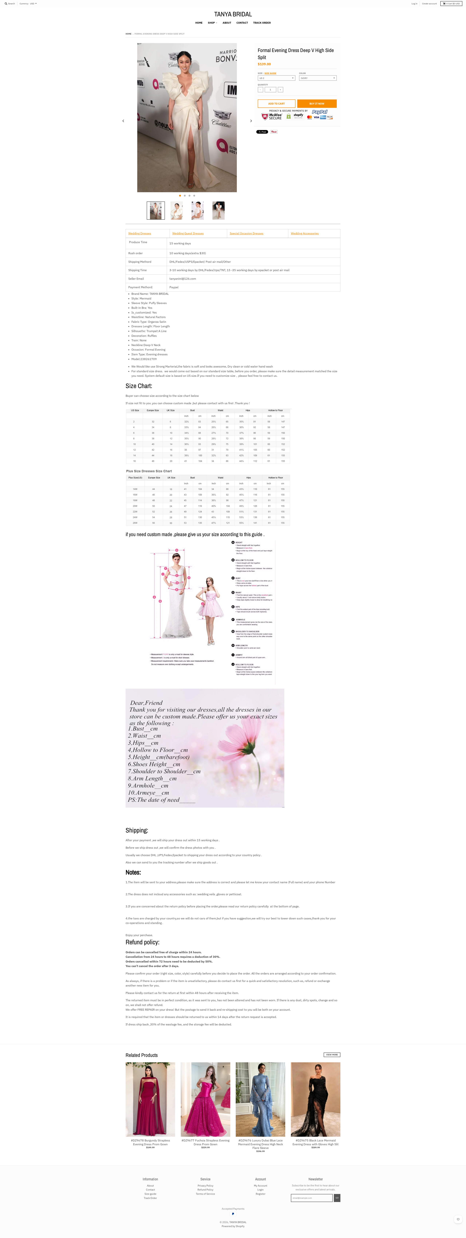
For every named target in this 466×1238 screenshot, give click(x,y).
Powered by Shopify (233, 1226)
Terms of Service (205, 1193)
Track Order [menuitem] (262, 22)
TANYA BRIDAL (233, 14)
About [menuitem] (227, 22)
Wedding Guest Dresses (188, 233)
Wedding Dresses (139, 233)
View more (332, 1054)
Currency (24, 3)
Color (302, 73)
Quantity (263, 84)
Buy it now (316, 103)
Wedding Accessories (305, 233)
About (150, 1185)
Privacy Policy (205, 1185)
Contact (150, 1189)
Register (260, 1193)
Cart (453, 3)
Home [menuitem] (199, 22)
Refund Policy (205, 1189)
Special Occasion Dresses (246, 233)
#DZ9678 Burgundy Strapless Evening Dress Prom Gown (150, 1142)
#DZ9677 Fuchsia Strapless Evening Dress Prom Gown (205, 1142)
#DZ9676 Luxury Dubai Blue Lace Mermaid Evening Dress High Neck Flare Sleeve (260, 1144)
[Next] (251, 121)
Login (260, 1189)
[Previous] (123, 121)
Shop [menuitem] (211, 22)
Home (128, 34)
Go (337, 1198)
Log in (414, 3)
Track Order (150, 1198)
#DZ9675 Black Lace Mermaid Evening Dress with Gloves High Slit (316, 1142)
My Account (260, 1185)
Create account (429, 3)
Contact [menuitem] (242, 22)
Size (267, 73)
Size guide (270, 73)
